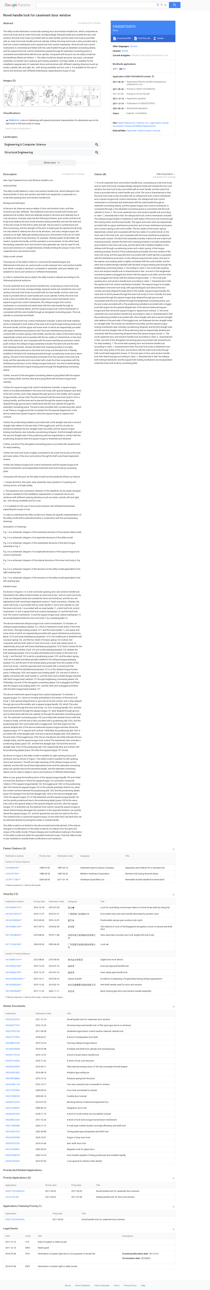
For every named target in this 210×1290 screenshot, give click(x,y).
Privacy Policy (130, 1285)
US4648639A (11, 868)
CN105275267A (13, 914)
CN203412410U (12, 1102)
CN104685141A (13, 959)
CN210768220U (12, 1096)
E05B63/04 (14, 120)
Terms (116, 1285)
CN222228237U (12, 1155)
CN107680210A (13, 926)
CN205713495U (12, 1060)
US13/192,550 (12, 1197)
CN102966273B (12, 972)
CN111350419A (13, 944)
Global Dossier (144, 130)
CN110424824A (13, 935)
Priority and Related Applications (140, 126)
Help (143, 1285)
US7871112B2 (12, 879)
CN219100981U (12, 1149)
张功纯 (125, 51)
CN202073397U (12, 1019)
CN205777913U (12, 1055)
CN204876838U (12, 1078)
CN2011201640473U (15, 1191)
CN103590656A (13, 984)
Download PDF (124, 38)
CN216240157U (12, 1131)
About (68, 1285)
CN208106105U (12, 1114)
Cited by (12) (142, 123)
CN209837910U (12, 1043)
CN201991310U (12, 1031)
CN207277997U (12, 1037)
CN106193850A (13, 920)
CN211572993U (12, 1090)
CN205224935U (12, 1066)
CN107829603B (12, 991)
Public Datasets (101, 1285)
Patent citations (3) (126, 123)
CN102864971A (13, 907)
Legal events (155, 123)
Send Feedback (82, 1285)
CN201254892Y (12, 1108)
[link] (52, 122)
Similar (160, 38)
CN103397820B (12, 1049)
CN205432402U (12, 1072)
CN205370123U (12, 1143)
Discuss (156, 130)
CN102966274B (12, 966)
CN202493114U (12, 1084)
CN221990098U (12, 1125)
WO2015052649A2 (14, 979)
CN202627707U (12, 1025)
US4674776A (11, 873)
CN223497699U (12, 1137)
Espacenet (131, 130)
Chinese (133, 46)
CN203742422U (12, 1161)
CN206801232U (12, 1120)
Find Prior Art (144, 38)
